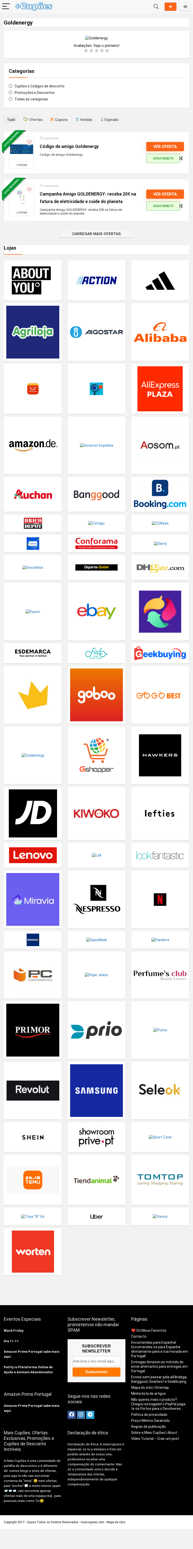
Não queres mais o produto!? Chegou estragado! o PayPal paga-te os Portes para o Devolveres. (158, 1404)
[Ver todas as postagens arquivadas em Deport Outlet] (97, 567)
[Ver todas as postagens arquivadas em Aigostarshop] (97, 332)
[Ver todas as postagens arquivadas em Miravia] (33, 899)
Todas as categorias (31, 99)
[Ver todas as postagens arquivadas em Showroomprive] (97, 1137)
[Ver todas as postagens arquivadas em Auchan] (33, 494)
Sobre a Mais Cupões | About (154, 1433)
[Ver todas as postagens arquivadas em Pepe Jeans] (97, 974)
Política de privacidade (149, 1415)
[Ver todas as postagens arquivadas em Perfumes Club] (160, 974)
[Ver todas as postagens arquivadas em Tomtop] (160, 1180)
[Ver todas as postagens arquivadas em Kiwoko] (97, 813)
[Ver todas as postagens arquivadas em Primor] (33, 1030)
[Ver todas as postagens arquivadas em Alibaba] (160, 332)
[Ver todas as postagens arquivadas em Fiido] (97, 653)
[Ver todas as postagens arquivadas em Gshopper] (97, 755)
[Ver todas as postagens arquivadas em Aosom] (160, 445)
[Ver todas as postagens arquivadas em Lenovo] (33, 855)
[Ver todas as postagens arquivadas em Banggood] (97, 494)
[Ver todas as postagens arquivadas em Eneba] (160, 612)
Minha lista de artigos (148, 1394)
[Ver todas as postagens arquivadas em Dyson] (33, 612)
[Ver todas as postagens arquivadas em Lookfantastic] (160, 855)
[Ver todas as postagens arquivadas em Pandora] (160, 940)
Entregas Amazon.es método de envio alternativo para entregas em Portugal (159, 1366)
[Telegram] (90, 1415)
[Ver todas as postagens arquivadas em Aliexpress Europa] (97, 389)
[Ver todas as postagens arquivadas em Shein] (33, 1137)
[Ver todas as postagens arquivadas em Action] (97, 280)
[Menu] (6, 6)
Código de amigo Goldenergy (69, 146)
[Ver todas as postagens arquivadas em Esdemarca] (33, 653)
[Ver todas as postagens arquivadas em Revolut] (33, 1091)
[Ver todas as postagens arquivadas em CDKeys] (160, 523)
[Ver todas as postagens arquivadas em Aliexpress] (33, 389)
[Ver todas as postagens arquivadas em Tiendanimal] (97, 1180)
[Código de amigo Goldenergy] (21, 149)
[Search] (156, 6)
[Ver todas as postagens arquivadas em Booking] (160, 494)
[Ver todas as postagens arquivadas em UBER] (97, 1216)
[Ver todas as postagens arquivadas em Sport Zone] (160, 1137)
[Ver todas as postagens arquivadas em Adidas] (160, 280)
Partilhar (170, 7)
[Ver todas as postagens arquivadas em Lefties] (160, 813)
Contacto (139, 1336)
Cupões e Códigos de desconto (40, 86)
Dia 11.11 (11, 1341)
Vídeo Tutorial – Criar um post (155, 1439)
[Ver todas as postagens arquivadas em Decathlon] (33, 567)
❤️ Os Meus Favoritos (148, 1330)
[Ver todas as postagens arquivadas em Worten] (33, 1251)
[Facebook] (72, 1415)
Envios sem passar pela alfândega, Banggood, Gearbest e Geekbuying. (159, 1379)
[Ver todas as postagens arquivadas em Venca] (160, 1216)
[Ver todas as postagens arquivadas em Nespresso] (97, 899)
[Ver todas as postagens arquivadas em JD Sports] (33, 813)
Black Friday (14, 1330)
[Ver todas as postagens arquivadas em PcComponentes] (33, 974)
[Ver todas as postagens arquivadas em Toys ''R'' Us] (33, 1216)
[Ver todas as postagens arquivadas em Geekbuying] (160, 653)
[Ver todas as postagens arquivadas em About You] (33, 280)
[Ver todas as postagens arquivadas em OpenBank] (97, 940)
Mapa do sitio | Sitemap (150, 1388)
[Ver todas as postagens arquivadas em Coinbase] (33, 543)
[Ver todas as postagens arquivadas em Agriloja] (33, 332)
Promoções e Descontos (35, 93)
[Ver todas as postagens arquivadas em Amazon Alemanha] (33, 445)
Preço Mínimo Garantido (150, 1421)
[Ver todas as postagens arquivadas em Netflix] (160, 899)
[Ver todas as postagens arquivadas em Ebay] (97, 612)
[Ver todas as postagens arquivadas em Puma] (160, 1030)
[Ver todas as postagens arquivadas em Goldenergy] (33, 755)
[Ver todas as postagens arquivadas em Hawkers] (160, 755)
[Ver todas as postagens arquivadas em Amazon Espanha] (97, 445)
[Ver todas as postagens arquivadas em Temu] (33, 1180)
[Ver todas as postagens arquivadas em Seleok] (160, 1091)
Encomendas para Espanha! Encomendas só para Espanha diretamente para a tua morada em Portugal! (159, 1349)
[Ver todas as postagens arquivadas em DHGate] (160, 567)
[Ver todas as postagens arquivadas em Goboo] (97, 695)
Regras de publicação (148, 1427)
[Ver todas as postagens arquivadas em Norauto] (33, 940)
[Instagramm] (81, 1415)
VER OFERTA (165, 146)
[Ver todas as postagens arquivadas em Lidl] (97, 855)
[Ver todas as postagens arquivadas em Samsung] (97, 1091)
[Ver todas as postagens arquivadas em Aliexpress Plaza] (160, 389)
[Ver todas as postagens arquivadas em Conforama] (97, 543)
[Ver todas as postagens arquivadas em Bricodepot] (33, 523)
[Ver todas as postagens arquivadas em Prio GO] (97, 1030)
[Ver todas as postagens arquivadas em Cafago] (97, 523)
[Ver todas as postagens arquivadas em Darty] (160, 543)
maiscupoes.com (92, 1522)
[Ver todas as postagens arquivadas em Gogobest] (160, 695)
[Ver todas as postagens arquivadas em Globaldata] (33, 695)
